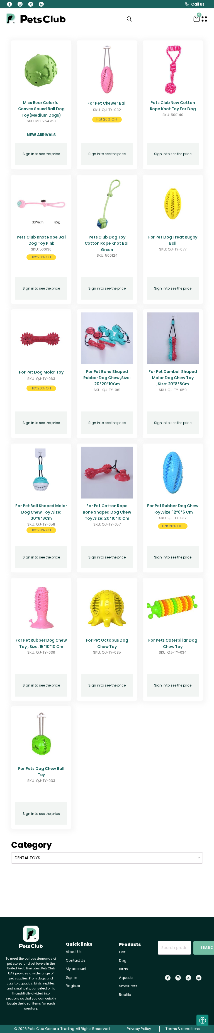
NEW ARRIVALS (41, 135)
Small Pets (128, 986)
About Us (74, 951)
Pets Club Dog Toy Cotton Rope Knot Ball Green (107, 243)
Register (73, 985)
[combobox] (107, 857)
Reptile (125, 994)
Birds (123, 969)
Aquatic (126, 977)
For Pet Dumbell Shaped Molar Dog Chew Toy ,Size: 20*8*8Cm (173, 378)
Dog (123, 960)
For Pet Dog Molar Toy (41, 372)
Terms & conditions (183, 1028)
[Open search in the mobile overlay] (129, 18)
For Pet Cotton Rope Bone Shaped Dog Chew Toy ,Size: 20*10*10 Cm (107, 512)
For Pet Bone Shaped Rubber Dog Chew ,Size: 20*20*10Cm (107, 378)
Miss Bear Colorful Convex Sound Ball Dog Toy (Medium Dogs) (41, 109)
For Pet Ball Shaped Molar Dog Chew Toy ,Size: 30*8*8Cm (41, 512)
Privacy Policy (139, 1028)
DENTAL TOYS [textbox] (27, 858)
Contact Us (75, 960)
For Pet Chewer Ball (106, 103)
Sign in (71, 977)
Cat (122, 952)
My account (76, 968)
